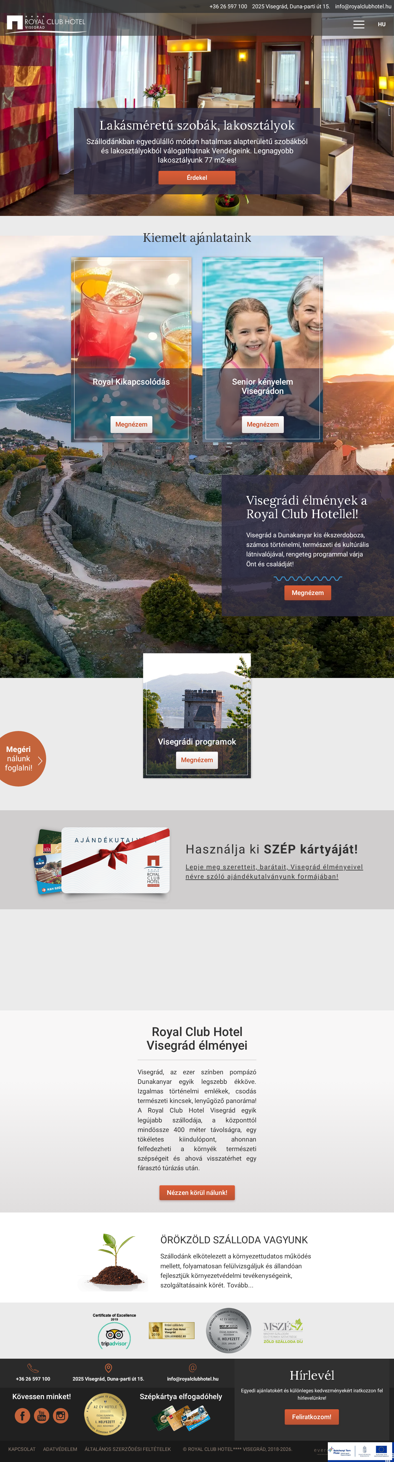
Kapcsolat (22, 1449)
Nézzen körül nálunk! (197, 1192)
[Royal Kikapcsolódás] (131, 349)
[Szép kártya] (180, 1418)
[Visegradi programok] (197, 715)
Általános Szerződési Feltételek (128, 1449)
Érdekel (197, 177)
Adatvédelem (60, 1449)
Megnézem (308, 593)
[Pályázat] (361, 1451)
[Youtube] (41, 1415)
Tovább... (240, 1285)
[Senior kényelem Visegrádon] (263, 349)
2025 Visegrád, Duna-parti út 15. (291, 6)
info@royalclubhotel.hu (363, 6)
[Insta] (60, 1415)
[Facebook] (22, 1415)
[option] (131, 349)
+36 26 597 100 (228, 6)
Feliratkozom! (312, 1417)
